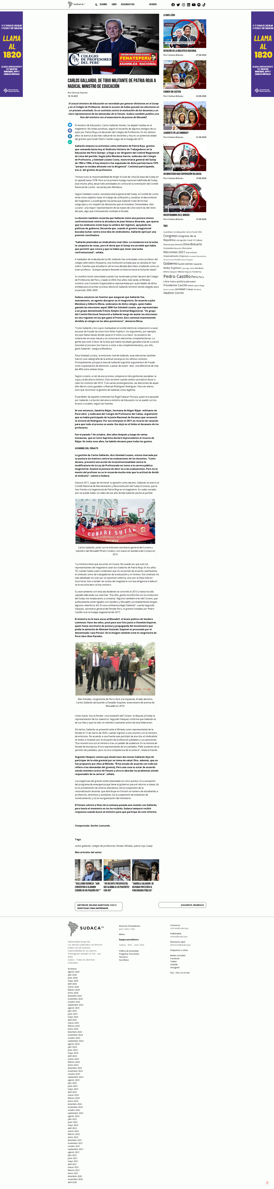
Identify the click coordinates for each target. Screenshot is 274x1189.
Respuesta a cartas (179, 950)
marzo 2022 (73, 1131)
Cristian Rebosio (175, 55)
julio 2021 (72, 1155)
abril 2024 (72, 1056)
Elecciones (187, 248)
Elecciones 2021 (174, 252)
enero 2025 (73, 1029)
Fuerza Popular (187, 260)
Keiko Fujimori (172, 268)
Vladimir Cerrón (173, 293)
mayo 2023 (73, 1089)
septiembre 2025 (75, 1004)
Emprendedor (191, 252)
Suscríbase (124, 960)
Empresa (183, 256)
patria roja (139, 845)
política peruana (186, 281)
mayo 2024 (73, 1053)
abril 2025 (72, 1019)
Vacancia (197, 289)
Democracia (168, 244)
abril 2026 (72, 983)
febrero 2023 (74, 1098)
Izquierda (198, 264)
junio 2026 (72, 977)
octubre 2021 (74, 1146)
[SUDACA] (76, 5)
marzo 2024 (73, 1059)
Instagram (175, 967)
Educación (177, 248)
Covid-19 (191, 240)
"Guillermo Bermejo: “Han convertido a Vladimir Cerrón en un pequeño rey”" (88, 887)
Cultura (199, 240)
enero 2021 (73, 1173)
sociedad (180, 289)
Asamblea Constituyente (174, 232)
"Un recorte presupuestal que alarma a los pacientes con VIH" (116, 887)
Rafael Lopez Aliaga (196, 285)
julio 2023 (72, 1083)
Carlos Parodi (191, 232)
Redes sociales (169, 289)
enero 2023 (73, 1101)
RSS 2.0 (179, 972)
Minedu (129, 845)
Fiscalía (177, 260)
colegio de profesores (103, 845)
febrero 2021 (74, 1170)
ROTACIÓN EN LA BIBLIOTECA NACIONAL (180, 51)
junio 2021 (72, 1158)
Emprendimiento (171, 256)
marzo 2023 (73, 1095)
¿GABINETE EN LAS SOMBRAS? (176, 133)
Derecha (179, 244)
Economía (168, 248)
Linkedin (174, 964)
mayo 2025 (73, 1016)
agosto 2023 (73, 1080)
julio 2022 (72, 1119)
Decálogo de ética (127, 4)
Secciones (103, 4)
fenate (119, 845)
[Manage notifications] (267, 1182)
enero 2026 (73, 992)
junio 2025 (72, 1013)
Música (181, 271)
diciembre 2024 (75, 1032)
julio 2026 (72, 974)
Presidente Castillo (175, 285)
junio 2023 (72, 1086)
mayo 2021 (73, 1161)
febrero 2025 (74, 1026)
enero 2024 (73, 1065)
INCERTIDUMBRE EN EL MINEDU (176, 215)
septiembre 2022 (75, 1113)
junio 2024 (72, 1050)
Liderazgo (185, 268)
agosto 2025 (73, 1007)
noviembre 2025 (75, 998)
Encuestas (192, 256)
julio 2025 (72, 1010)
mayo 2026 (73, 980)
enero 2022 (73, 1137)
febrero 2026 (74, 989)
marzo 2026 (73, 986)
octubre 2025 (74, 1001)
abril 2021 (72, 1164)
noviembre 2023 (75, 1071)
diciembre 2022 (75, 1104)
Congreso (170, 236)
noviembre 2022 (75, 1107)
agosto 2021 (73, 1152)
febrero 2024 (74, 1062)
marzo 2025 (73, 1022)
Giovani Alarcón (79, 92)
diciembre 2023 (75, 1068)
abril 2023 (72, 1092)
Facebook (174, 958)
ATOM (187, 972)
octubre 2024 (74, 1038)
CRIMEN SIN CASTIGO (172, 91)
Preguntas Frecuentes (129, 953)
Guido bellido (185, 263)
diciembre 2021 (75, 1140)
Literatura (198, 268)
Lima (192, 268)
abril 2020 (72, 1182)
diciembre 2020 (75, 1176)
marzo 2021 (73, 1167)
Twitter (173, 961)
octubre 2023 (74, 1074)
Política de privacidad (128, 950)
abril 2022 (72, 1128)
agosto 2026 (73, 971)
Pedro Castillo (177, 276)
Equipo (114, 4)
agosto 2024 (73, 1044)
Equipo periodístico (129, 939)
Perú (194, 277)
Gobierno (170, 263)
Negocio (188, 272)
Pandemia (196, 271)
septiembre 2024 (75, 1041)
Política (173, 281)
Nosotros (123, 956)
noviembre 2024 (75, 1035)
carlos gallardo (83, 845)
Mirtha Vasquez (170, 271)
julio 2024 (72, 1047)
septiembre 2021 (75, 1149)
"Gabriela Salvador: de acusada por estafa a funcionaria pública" (143, 887)
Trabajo (189, 289)
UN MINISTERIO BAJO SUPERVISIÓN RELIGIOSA (182, 174)
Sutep (149, 845)
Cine (200, 231)
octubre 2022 (74, 1110)
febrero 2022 (74, 1134)
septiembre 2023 (75, 1077)
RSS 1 (173, 972)
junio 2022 (72, 1122)
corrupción (181, 240)
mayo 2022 (73, 1125)
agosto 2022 (73, 1116)
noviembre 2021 (75, 1143)
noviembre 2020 (75, 1179)
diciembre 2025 (75, 995)
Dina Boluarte (192, 244)
